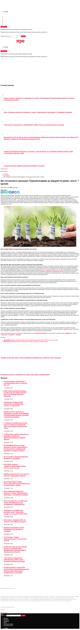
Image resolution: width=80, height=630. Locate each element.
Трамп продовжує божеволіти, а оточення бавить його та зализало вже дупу (15, 383)
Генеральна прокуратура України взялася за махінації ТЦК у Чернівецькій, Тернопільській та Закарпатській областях (15, 549)
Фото (5, 21)
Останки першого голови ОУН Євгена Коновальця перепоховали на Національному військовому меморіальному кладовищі (16, 570)
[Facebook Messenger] (10, 192)
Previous (3, 168)
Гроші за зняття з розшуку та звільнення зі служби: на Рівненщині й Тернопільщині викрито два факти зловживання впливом (16, 414)
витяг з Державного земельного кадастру (52, 270)
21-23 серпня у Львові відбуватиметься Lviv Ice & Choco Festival (15, 538)
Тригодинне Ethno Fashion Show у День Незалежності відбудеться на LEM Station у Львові (17, 483)
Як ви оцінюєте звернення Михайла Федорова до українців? (16, 457)
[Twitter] (18, 192)
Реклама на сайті (8, 24)
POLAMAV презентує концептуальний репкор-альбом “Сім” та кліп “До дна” (15, 466)
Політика (6, 18)
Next (6, 168)
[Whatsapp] (4, 192)
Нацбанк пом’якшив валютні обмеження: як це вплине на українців (14, 529)
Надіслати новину (8, 22)
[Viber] (13, 192)
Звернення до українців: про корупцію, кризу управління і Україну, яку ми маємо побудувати (15, 512)
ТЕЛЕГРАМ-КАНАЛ (41, 333)
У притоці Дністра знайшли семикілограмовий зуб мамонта (24, 166)
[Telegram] (15, 192)
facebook (11, 334)
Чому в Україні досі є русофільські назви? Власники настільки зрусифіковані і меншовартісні (15, 502)
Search (23, 36)
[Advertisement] (40, 72)
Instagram (4, 334)
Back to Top (4, 612)
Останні (6, 11)
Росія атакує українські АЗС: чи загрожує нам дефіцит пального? (15, 520)
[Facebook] (2, 192)
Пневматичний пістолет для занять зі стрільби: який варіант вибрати (16, 474)
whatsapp (18, 334)
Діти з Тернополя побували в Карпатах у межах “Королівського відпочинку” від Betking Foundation (38, 112)
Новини (6, 16)
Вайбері (67, 333)
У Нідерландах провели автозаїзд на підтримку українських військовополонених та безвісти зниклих (16, 436)
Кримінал (6, 19)
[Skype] (7, 192)
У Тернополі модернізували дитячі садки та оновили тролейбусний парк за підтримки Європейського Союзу (15, 425)
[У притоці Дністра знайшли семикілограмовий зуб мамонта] (41, 159)
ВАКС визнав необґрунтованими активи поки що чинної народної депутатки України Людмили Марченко (15, 393)
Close (2, 614)
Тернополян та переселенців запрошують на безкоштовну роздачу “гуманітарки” (14, 403)
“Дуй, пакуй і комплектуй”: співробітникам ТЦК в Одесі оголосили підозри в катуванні (34, 125)
